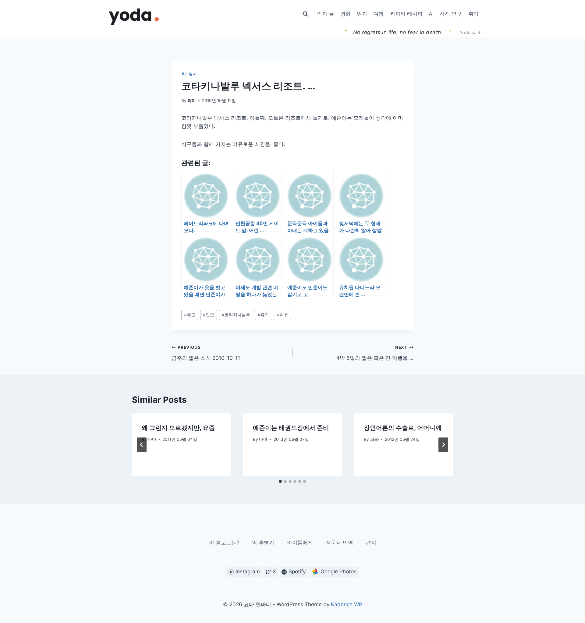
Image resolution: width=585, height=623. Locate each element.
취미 (473, 14)
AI (431, 14)
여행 (378, 14)
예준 (189, 314)
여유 (282, 314)
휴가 (263, 314)
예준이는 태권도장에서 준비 (291, 427)
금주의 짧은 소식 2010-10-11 (206, 353)
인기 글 (325, 14)
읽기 (362, 14)
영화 (345, 14)
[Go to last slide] (142, 444)
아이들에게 (300, 543)
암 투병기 (263, 543)
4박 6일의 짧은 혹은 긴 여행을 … (374, 353)
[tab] (280, 481)
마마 (152, 439)
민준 (208, 314)
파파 (191, 100)
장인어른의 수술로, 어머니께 (402, 427)
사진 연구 (451, 14)
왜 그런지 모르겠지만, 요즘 (178, 427)
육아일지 (189, 74)
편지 (371, 543)
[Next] (443, 444)
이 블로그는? (224, 543)
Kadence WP (346, 604)
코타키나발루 (236, 314)
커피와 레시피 (406, 14)
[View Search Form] (305, 14)
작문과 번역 (339, 543)
